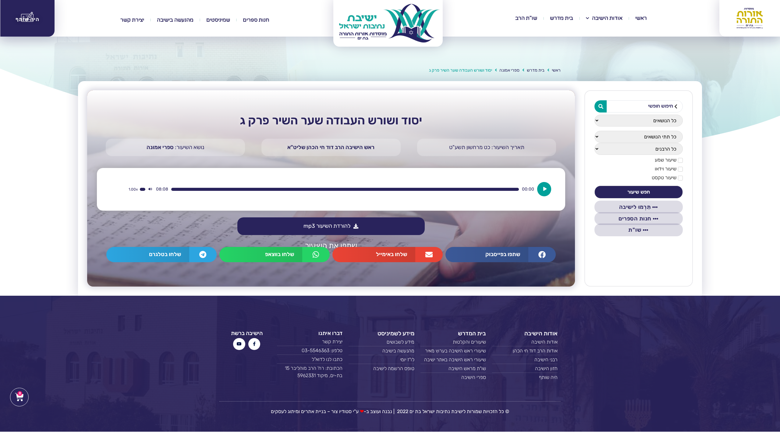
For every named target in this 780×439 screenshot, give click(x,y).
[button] (500, 254)
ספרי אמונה (509, 70)
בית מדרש (561, 18)
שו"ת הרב (526, 18)
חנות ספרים (256, 20)
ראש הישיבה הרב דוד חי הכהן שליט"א (330, 147)
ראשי (641, 18)
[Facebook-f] (254, 344)
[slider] (345, 189)
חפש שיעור (638, 192)
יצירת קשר (132, 20)
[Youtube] (239, 344)
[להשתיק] (150, 189)
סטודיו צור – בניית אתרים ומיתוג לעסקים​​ (311, 411)
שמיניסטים (218, 20)
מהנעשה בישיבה (175, 20)
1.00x (133, 189)
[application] (340, 189)
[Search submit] (600, 106)
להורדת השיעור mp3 (326, 226)
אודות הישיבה (607, 18)
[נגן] (544, 189)
